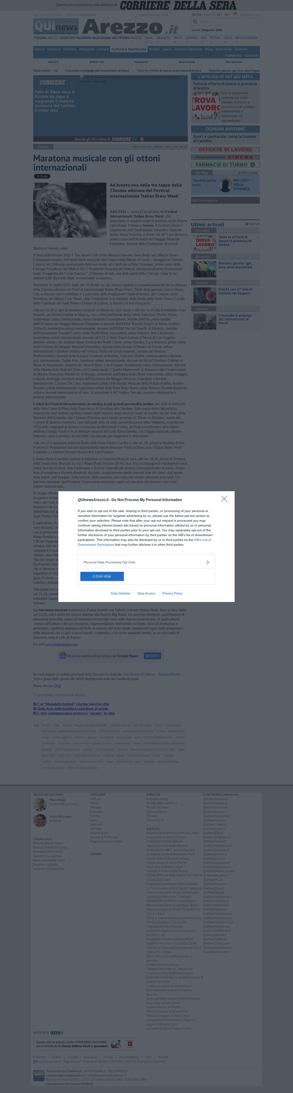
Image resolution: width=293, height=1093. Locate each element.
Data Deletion (120, 593)
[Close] (225, 500)
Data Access (146, 593)
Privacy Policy (172, 593)
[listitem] (146, 562)
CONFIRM (102, 576)
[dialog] (146, 546)
